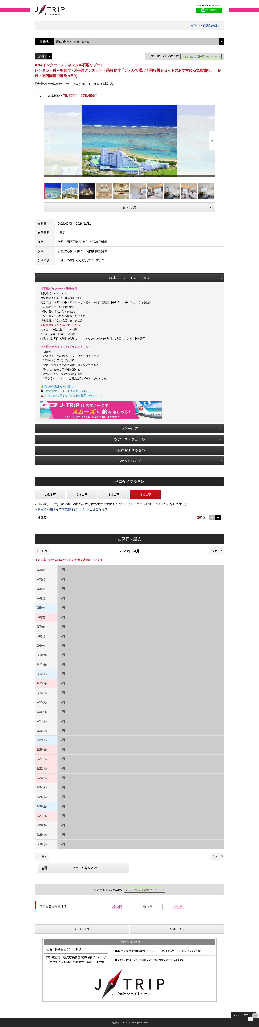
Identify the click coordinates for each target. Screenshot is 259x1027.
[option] (129, 141)
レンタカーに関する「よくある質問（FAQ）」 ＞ (73, 395)
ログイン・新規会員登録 (204, 25)
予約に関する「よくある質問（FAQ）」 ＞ (69, 390)
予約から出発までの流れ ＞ (60, 386)
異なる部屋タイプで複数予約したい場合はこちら (71, 509)
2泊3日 (117, 907)
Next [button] (212, 140)
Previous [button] (47, 140)
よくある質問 (82, 928)
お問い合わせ (177, 928)
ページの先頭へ (245, 1015)
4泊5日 (178, 907)
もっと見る (129, 207)
